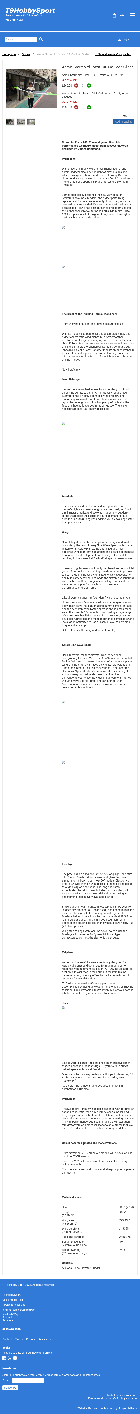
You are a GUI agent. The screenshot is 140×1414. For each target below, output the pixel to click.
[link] (118, 15)
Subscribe (10, 1387)
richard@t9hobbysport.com (121, 1398)
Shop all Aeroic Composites (114, 54)
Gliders (26, 54)
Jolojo (122, 1408)
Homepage (9, 54)
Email (5, 1380)
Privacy (30, 1339)
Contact (7, 1339)
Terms (19, 1339)
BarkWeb (93, 1408)
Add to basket (123, 121)
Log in (126, 39)
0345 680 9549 (14, 20)
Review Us (44, 1339)
